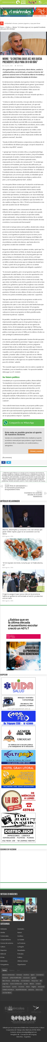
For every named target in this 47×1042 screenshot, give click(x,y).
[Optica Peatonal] (18, 702)
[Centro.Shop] (18, 835)
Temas (4, 970)
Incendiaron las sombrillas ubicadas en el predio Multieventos (33, 493)
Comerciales (4, 936)
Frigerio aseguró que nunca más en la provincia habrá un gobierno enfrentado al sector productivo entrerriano (23, 596)
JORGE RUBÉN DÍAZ (15, 978)
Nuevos (11, 970)
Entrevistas (3, 961)
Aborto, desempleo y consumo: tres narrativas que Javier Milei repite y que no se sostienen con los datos (22, 532)
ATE (41, 981)
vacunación (26, 978)
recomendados (25, 981)
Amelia (2, 932)
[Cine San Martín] (18, 820)
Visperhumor (21, 964)
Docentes (21, 987)
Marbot (32, 984)
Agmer (32, 975)
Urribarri (38, 984)
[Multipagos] (18, 757)
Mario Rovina (6, 981)
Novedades (21, 950)
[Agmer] (18, 737)
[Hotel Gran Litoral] (18, 776)
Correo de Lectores (6, 943)
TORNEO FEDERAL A (8, 989)
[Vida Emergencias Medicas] (18, 686)
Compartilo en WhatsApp (21, 422)
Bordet (26, 984)
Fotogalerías (4, 964)
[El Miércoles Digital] (23, 11)
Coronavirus (39, 975)
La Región (20, 947)
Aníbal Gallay (15, 981)
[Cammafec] (18, 718)
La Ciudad (20, 939)
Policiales (20, 954)
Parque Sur (35, 981)
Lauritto (14, 987)
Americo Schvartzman (9, 975)
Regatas (34, 987)
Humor (19, 932)
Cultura (2, 947)
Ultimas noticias (22, 961)
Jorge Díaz (5, 984)
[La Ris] (18, 800)
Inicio (2, 27)
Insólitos (20, 936)
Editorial (3, 954)
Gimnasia (19, 975)
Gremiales (20, 929)
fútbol (28, 987)
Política (8, 27)
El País (2, 957)
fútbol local (39, 989)
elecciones (41, 987)
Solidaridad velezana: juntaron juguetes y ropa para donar (22, 23)
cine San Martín (7, 992)
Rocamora (5, 978)
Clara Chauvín (6, 987)
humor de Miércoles (16, 984)
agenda (34, 978)
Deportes (3, 950)
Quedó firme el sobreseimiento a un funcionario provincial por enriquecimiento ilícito (16, 486)
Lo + (18, 970)
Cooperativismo (5, 939)
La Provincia (21, 943)
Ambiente (3, 929)
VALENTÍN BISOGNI (21, 989)
